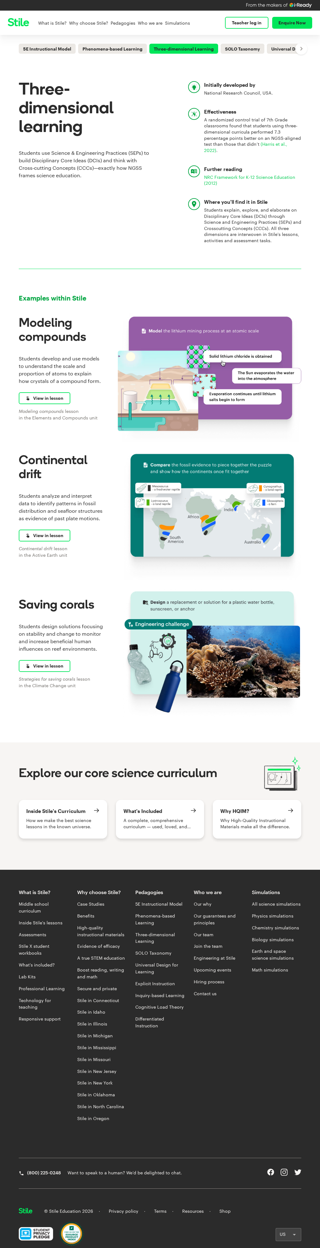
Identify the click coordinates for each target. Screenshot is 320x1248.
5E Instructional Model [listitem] (158, 904)
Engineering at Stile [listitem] (214, 958)
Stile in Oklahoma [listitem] (96, 1094)
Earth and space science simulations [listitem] (273, 955)
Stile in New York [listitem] (94, 1082)
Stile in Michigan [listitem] (95, 1035)
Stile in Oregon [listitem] (93, 1118)
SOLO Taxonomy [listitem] (153, 953)
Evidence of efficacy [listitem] (98, 946)
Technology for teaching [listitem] (35, 1004)
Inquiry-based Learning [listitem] (159, 995)
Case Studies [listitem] (90, 904)
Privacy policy (123, 1211)
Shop (225, 1211)
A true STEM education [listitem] (101, 958)
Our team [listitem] (203, 934)
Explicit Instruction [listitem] (155, 983)
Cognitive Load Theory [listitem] (159, 1007)
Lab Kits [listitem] (27, 976)
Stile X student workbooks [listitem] (34, 950)
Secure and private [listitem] (97, 988)
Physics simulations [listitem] (272, 915)
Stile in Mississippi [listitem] (96, 1047)
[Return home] (25, 1211)
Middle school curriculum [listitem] (34, 907)
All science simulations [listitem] (276, 904)
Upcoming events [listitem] (212, 969)
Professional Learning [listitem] (42, 988)
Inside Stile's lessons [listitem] (40, 922)
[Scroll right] (301, 49)
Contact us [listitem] (205, 993)
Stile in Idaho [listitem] (91, 1012)
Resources (193, 1211)
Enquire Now (292, 22)
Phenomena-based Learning (112, 48)
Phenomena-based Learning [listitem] (155, 919)
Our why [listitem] (203, 904)
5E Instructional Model (47, 48)
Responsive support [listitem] (40, 1018)
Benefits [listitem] (85, 915)
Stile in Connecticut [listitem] (98, 1000)
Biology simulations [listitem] (273, 939)
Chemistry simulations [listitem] (275, 927)
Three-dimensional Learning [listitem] (155, 938)
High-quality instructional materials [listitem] (100, 931)
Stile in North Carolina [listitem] (100, 1106)
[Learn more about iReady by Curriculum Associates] (279, 5)
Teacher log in (247, 22)
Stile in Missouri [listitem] (94, 1059)
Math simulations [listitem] (270, 969)
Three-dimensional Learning (184, 48)
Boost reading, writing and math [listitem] (100, 973)
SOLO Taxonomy (242, 48)
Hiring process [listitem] (209, 981)
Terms (160, 1211)
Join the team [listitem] (208, 946)
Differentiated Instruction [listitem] (149, 1022)
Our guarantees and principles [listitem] (215, 919)
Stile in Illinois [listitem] (92, 1023)
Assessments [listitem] (32, 934)
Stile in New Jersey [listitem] (97, 1071)
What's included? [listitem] (37, 964)
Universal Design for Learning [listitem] (156, 968)
